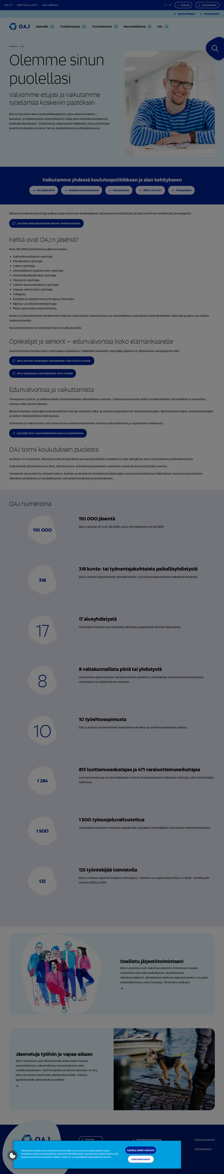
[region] (97, 1155)
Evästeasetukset (140, 1159)
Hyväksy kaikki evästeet (141, 1150)
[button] (12, 1155)
